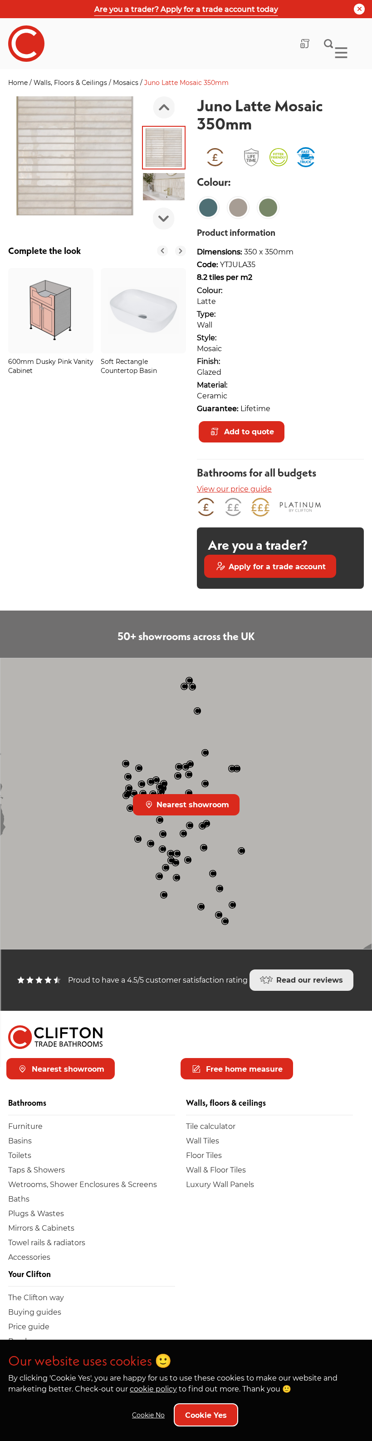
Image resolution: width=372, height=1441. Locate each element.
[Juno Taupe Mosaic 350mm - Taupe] (238, 207)
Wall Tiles (202, 1140)
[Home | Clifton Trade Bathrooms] (26, 43)
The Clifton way (36, 1297)
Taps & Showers (36, 1169)
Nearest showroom (191, 804)
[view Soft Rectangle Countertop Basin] (143, 310)
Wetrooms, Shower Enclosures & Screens (82, 1184)
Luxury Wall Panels (220, 1184)
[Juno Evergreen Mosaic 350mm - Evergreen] (268, 207)
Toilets (19, 1155)
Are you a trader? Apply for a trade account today (186, 9)
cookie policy (153, 1388)
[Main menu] (341, 52)
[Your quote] (305, 43)
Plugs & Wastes (36, 1213)
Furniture (25, 1126)
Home (18, 82)
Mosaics (126, 82)
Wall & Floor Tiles (216, 1169)
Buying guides (34, 1312)
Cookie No (148, 1415)
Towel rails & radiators (46, 1242)
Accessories (29, 1257)
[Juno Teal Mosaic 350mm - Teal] (208, 207)
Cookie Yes (206, 1415)
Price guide (28, 1326)
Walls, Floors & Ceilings (71, 82)
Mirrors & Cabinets (41, 1227)
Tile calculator (210, 1126)
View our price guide (234, 488)
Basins (20, 1140)
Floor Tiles (204, 1155)
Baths (18, 1198)
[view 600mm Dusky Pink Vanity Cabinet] (50, 310)
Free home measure (243, 1068)
